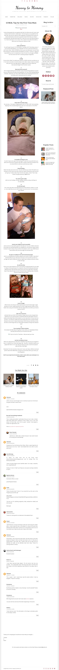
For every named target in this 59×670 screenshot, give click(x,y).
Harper (8, 521)
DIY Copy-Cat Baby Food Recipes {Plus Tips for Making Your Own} (50, 163)
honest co (8, 559)
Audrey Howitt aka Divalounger (13, 550)
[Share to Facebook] (31, 365)
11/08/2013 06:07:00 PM (10, 596)
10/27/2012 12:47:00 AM (10, 522)
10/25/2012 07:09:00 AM (10, 455)
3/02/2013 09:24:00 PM (10, 551)
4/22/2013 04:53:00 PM (13, 433)
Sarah (7, 487)
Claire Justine (9, 511)
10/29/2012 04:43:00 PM (10, 536)
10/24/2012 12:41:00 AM (10, 398)
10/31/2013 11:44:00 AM (10, 585)
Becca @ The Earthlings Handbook (14, 415)
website (27, 598)
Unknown (8, 397)
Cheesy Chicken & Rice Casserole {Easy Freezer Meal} (50, 158)
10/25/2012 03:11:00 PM (10, 476)
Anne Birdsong (9, 454)
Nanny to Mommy (29, 7)
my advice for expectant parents (17, 426)
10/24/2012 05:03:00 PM (10, 417)
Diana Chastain (12, 432)
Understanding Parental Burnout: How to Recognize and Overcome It (48, 103)
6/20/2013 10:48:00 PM (10, 561)
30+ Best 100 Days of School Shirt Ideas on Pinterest (50, 149)
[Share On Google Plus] (38, 365)
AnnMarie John (18, 668)
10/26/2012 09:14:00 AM (10, 513)
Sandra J (8, 607)
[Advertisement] (48, 124)
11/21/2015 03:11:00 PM (10, 609)
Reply (37, 412)
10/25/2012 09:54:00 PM (10, 489)
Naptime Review (10, 475)
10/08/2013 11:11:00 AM (10, 575)
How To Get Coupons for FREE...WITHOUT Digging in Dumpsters (50, 153)
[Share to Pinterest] (36, 365)
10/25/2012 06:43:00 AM (10, 443)
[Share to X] (33, 365)
